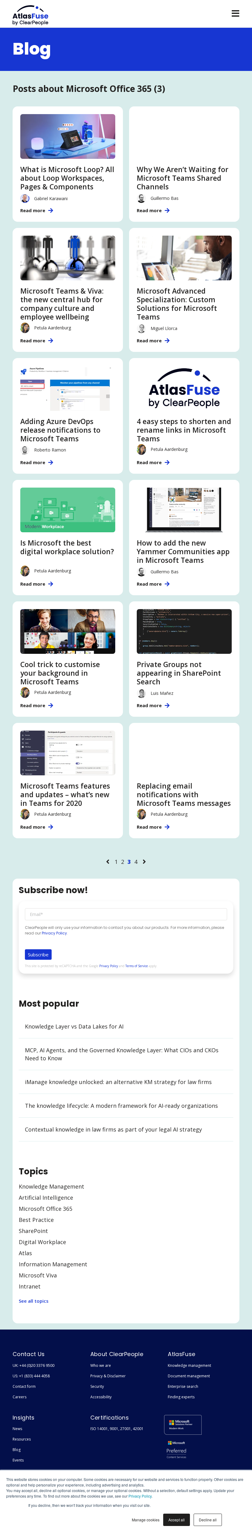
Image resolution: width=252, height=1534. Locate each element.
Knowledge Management (51, 1186)
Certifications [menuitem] (109, 1417)
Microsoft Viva (38, 1275)
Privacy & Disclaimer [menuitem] (108, 1376)
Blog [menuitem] (17, 1449)
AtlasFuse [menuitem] (181, 1354)
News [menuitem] (17, 1428)
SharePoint (33, 1231)
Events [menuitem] (18, 1460)
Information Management (53, 1264)
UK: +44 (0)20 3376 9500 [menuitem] (33, 1365)
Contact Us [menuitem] (29, 1354)
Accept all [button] (176, 1519)
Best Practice (36, 1219)
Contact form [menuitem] (24, 1386)
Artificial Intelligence (46, 1197)
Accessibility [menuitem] (101, 1397)
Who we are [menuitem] (100, 1365)
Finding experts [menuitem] (181, 1397)
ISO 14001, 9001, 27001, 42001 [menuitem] (117, 1428)
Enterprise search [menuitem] (183, 1386)
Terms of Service (136, 966)
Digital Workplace (42, 1242)
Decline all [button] (208, 1519)
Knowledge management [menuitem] (189, 1365)
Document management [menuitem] (189, 1376)
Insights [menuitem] (24, 1417)
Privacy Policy (140, 1496)
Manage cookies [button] (145, 1519)
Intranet (30, 1286)
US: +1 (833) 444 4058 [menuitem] (31, 1376)
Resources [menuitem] (22, 1439)
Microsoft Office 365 (45, 1208)
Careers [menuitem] (19, 1397)
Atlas (25, 1253)
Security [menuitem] (97, 1386)
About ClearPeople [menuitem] (116, 1354)
